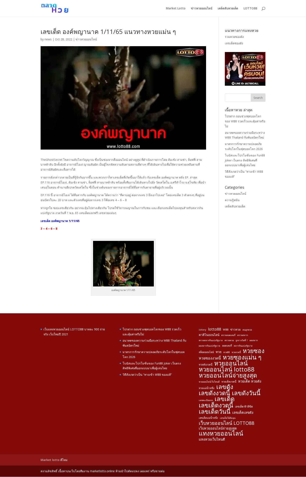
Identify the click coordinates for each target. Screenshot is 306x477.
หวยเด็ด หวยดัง (249, 381)
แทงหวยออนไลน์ (221, 433)
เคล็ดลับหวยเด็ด (228, 8)
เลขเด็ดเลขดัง (242, 412)
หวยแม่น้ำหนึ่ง (206, 388)
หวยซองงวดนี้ (210, 358)
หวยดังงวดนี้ (205, 364)
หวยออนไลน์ (231, 363)
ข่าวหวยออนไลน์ (201, 8)
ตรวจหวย (229, 340)
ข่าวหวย (235, 329)
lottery (202, 329)
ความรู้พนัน (232, 200)
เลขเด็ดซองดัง (234, 43)
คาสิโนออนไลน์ (209, 335)
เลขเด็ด (225, 398)
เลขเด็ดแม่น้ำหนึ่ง (208, 417)
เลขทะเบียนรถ (206, 400)
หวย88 (226, 352)
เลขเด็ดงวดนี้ (216, 405)
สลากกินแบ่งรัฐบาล (243, 345)
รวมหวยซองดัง (234, 37)
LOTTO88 (250, 8)
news (48, 39)
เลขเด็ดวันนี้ (214, 411)
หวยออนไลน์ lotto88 (227, 369)
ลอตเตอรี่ (227, 345)
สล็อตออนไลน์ (206, 352)
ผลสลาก (254, 340)
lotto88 (214, 329)
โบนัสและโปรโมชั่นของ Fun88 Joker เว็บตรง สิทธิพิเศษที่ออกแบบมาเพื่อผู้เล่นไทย (245, 160)
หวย (218, 351)
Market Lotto (175, 8)
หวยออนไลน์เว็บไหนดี (209, 381)
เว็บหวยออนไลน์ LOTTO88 (226, 423)
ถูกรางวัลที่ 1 (242, 340)
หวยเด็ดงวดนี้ (228, 381)
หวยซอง (253, 350)
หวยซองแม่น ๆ (242, 357)
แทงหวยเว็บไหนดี (212, 439)
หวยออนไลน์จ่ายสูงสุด (228, 375)
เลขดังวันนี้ (246, 393)
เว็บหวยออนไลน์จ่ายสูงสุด (218, 428)
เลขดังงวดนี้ (214, 393)
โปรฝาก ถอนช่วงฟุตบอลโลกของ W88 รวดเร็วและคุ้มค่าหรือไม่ (245, 121)
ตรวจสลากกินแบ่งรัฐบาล (211, 340)
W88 (225, 329)
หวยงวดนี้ (236, 352)
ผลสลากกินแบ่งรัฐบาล (209, 345)
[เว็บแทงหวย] (245, 85)
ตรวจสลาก (242, 335)
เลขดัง (224, 386)
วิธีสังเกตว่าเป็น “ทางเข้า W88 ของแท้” (147, 375)
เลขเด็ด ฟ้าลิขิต (244, 406)
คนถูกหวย (247, 329)
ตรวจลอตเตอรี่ (228, 335)
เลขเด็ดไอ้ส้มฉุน (227, 417)
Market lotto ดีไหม (54, 460)
